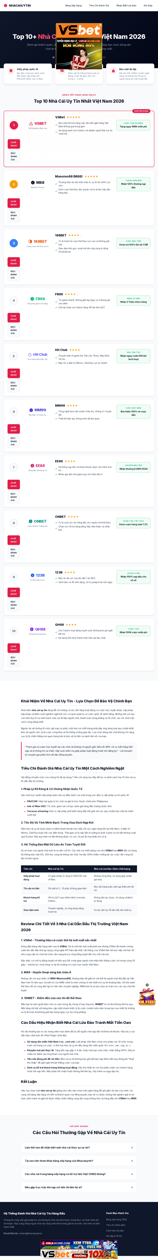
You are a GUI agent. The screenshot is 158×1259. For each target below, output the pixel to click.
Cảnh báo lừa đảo (115, 1230)
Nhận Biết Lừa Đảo (126, 5)
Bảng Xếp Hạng (73, 5)
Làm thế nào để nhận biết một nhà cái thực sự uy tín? (57, 1147)
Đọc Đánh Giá (14, 156)
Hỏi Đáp (148, 5)
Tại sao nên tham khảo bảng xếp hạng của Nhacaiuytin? (59, 1160)
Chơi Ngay (14, 144)
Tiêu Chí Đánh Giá (99, 5)
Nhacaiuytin (20, 5)
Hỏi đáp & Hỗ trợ (114, 1236)
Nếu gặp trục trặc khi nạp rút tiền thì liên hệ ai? (53, 1187)
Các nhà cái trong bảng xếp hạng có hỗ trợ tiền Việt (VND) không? (65, 1174)
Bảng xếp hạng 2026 (116, 1219)
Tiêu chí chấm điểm (115, 1225)
